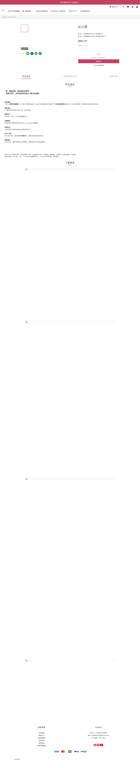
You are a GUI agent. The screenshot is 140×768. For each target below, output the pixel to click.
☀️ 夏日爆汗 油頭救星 (57, 11)
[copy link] (40, 53)
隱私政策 (41, 743)
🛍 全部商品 (12, 17)
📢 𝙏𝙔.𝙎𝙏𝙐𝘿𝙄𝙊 (14, 11)
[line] (27, 53)
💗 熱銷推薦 (26, 11)
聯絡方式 (41, 735)
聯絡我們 (99, 61)
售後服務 (41, 733)
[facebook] (32, 53)
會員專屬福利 (85, 11)
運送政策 (41, 740)
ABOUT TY (73, 11)
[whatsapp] (36, 53)
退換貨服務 (41, 738)
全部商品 (4, 17)
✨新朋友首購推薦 (41, 11)
